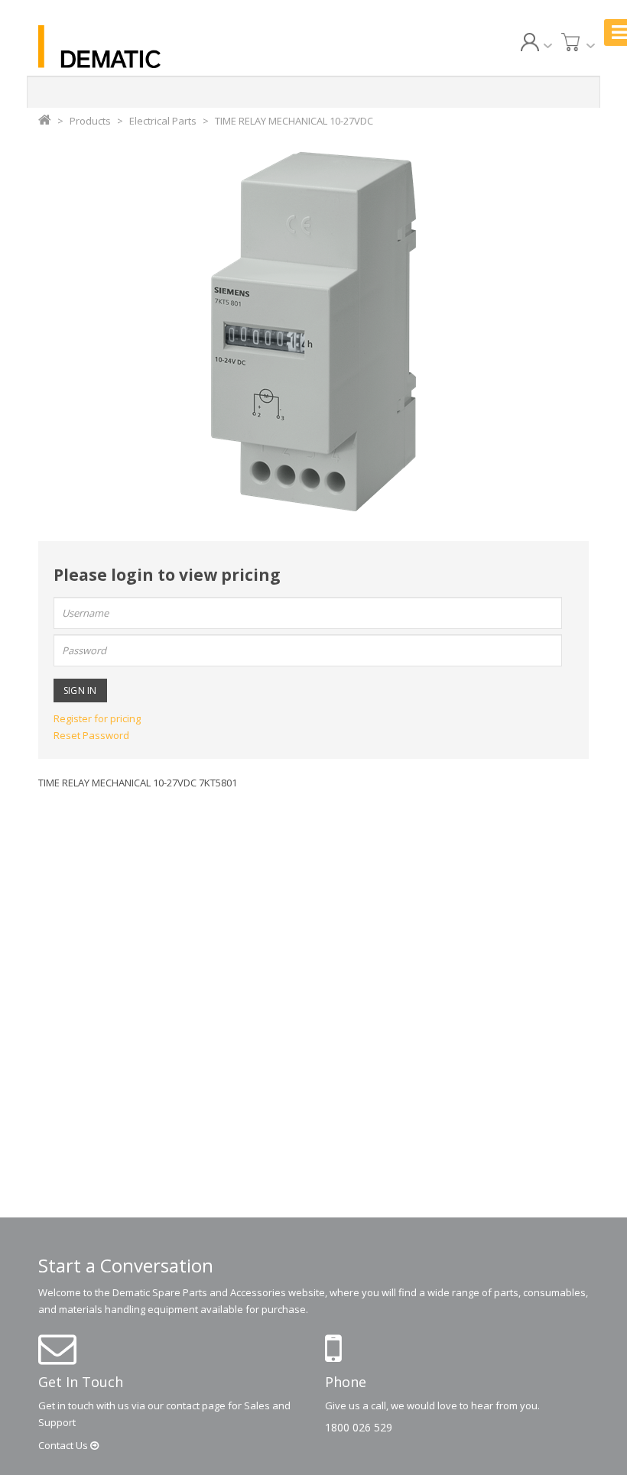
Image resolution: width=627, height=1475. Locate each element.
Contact (64, 1445)
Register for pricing (97, 718)
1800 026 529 (358, 1427)
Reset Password (91, 735)
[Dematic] (122, 46)
